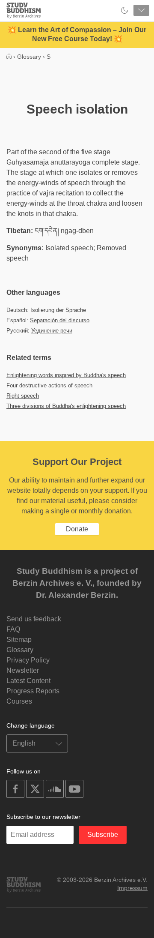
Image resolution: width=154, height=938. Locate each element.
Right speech (22, 396)
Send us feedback (33, 619)
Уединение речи (51, 330)
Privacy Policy (28, 660)
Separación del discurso (59, 320)
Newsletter (22, 670)
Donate (77, 529)
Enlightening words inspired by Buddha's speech (66, 375)
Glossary (19, 649)
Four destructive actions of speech (49, 385)
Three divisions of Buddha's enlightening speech (66, 406)
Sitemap (19, 639)
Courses (19, 701)
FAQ (13, 629)
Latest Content (28, 680)
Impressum (132, 887)
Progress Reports (32, 691)
